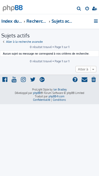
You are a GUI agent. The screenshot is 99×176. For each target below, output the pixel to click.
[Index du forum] (13, 6)
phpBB (37, 92)
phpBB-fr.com (56, 96)
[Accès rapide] (96, 21)
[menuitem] (79, 9)
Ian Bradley (60, 89)
